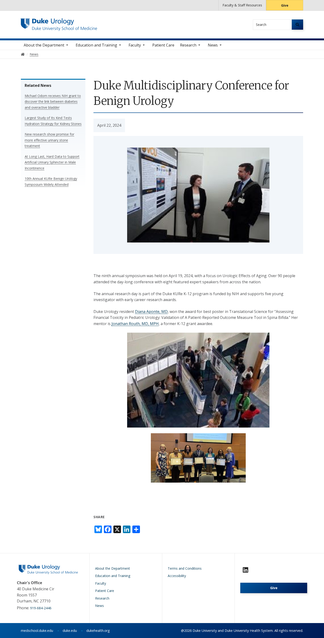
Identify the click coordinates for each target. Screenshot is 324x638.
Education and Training (96, 45)
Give (284, 5)
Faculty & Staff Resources (242, 5)
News (213, 45)
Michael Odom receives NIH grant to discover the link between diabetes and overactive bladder (53, 101)
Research (188, 45)
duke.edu (70, 630)
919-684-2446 (40, 608)
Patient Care (163, 45)
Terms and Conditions (185, 568)
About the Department (44, 45)
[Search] (297, 24)
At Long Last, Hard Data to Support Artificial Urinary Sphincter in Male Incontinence (52, 162)
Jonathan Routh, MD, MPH (135, 323)
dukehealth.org (98, 630)
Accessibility (177, 575)
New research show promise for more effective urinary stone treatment (49, 140)
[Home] (59, 22)
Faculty (135, 45)
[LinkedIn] (245, 570)
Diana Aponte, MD (151, 311)
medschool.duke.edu (37, 630)
